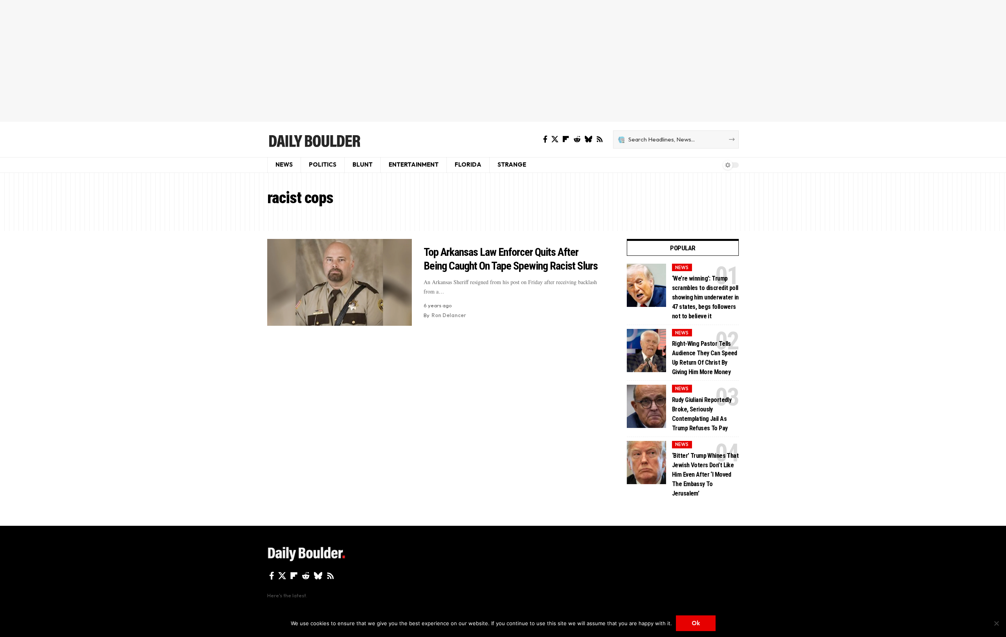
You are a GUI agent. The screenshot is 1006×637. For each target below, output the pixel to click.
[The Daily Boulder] (314, 139)
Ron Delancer (448, 315)
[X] (554, 139)
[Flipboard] (565, 139)
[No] (996, 623)
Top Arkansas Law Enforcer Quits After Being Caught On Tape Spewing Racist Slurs (511, 259)
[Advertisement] (503, 61)
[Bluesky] (588, 139)
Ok (696, 623)
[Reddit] (576, 139)
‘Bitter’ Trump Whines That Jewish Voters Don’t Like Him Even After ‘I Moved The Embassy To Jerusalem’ (705, 474)
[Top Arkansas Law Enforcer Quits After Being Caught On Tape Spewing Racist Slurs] (339, 282)
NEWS (681, 267)
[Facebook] (545, 139)
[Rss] (599, 139)
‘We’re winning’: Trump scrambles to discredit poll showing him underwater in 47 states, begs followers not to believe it (705, 297)
